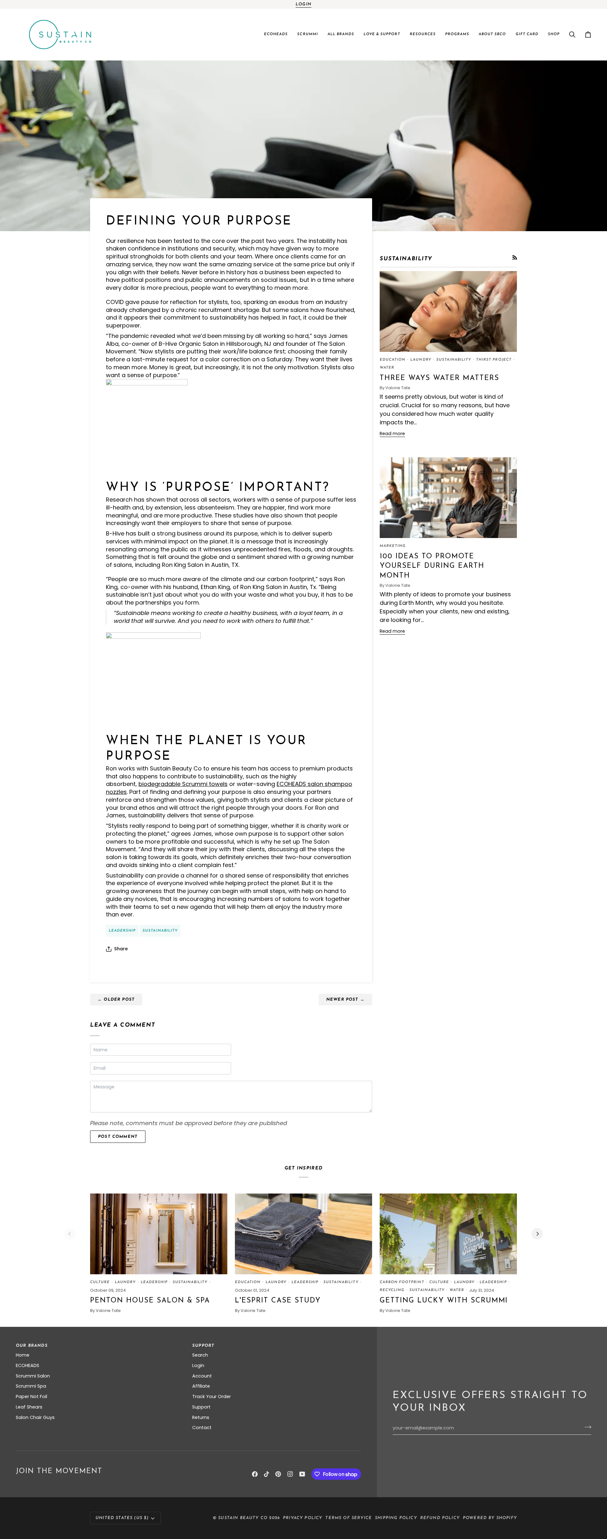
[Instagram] (290, 1474)
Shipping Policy (396, 1518)
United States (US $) (122, 1518)
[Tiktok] (266, 1474)
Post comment (118, 1137)
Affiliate (201, 1386)
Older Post (116, 1000)
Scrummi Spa (31, 1386)
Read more (392, 433)
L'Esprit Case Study (278, 1300)
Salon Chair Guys (35, 1417)
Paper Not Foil (31, 1396)
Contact (202, 1427)
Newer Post (345, 1000)
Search (200, 1355)
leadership (122, 931)
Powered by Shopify (490, 1518)
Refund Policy (440, 1518)
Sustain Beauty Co (242, 1518)
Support (201, 1407)
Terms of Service (348, 1518)
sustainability (160, 931)
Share (121, 949)
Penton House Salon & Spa (150, 1300)
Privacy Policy (302, 1518)
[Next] (537, 1233)
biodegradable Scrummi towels (183, 784)
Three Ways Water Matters (439, 378)
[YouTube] (302, 1474)
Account (202, 1376)
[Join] (586, 1427)
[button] (275, 34)
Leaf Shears (29, 1407)
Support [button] (203, 1346)
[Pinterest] (278, 1474)
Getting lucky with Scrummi (444, 1300)
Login (303, 4)
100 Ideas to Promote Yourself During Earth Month (432, 566)
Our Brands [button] (32, 1346)
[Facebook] (255, 1474)
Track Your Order (211, 1396)
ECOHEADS (27, 1365)
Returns (200, 1417)
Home (22, 1355)
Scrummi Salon (33, 1376)
